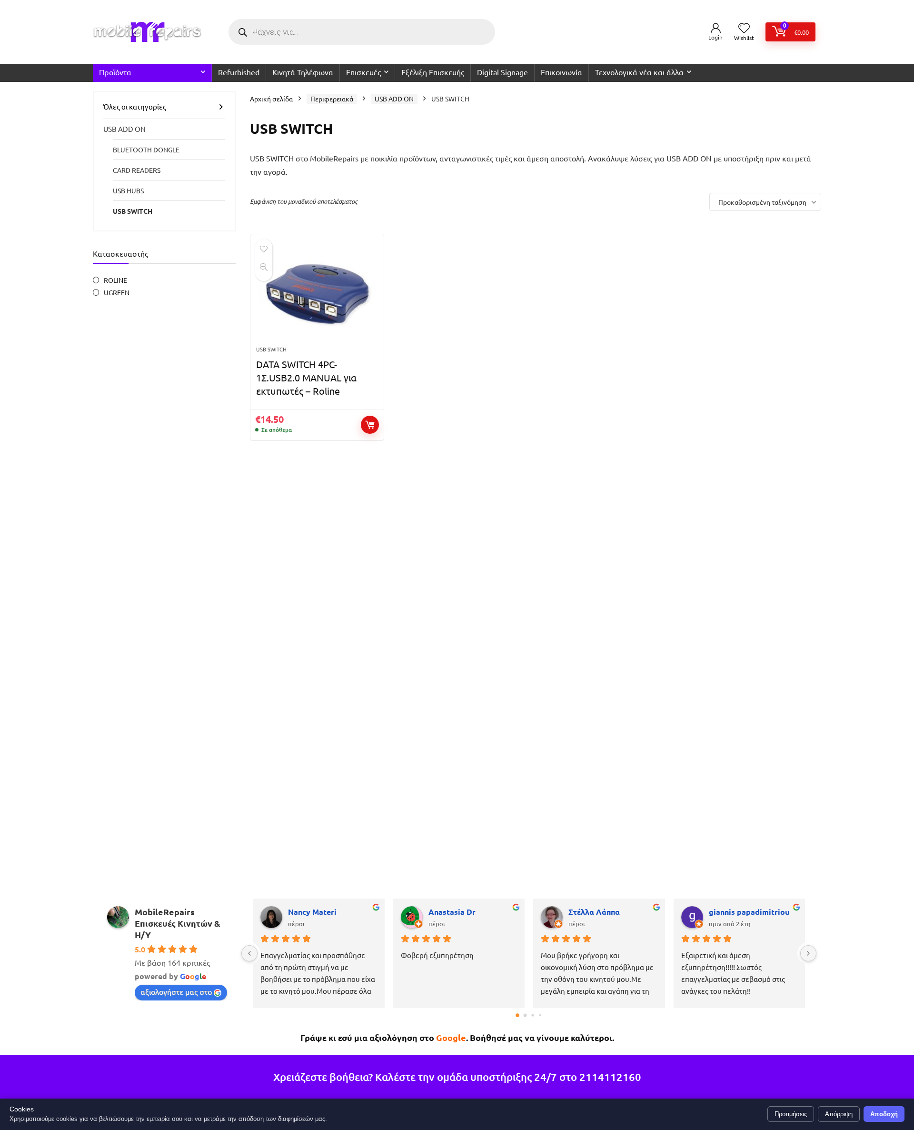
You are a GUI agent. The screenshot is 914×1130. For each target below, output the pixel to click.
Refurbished (238, 72)
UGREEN (116, 292)
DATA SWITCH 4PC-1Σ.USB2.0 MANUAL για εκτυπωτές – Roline (306, 377)
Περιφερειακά (331, 98)
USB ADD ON (124, 128)
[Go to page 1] (525, 1015)
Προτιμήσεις (791, 1114)
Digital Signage (502, 72)
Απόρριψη (839, 1114)
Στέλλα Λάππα (594, 912)
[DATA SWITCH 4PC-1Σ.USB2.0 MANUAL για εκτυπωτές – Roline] (317, 295)
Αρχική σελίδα (271, 98)
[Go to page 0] (517, 1015)
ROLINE (115, 280)
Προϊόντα (115, 72)
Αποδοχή (884, 1114)
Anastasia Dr (452, 912)
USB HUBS (128, 190)
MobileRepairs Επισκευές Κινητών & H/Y (177, 923)
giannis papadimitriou (749, 912)
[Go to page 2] (532, 1015)
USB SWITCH (132, 211)
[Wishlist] (744, 28)
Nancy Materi (312, 912)
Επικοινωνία (561, 72)
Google (451, 1037)
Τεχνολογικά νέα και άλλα (639, 72)
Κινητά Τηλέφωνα (302, 72)
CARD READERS (136, 170)
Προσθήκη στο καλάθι (370, 425)
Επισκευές (363, 72)
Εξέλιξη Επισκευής (432, 72)
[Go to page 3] (540, 1015)
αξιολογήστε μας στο (176, 991)
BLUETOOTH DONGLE (146, 149)
